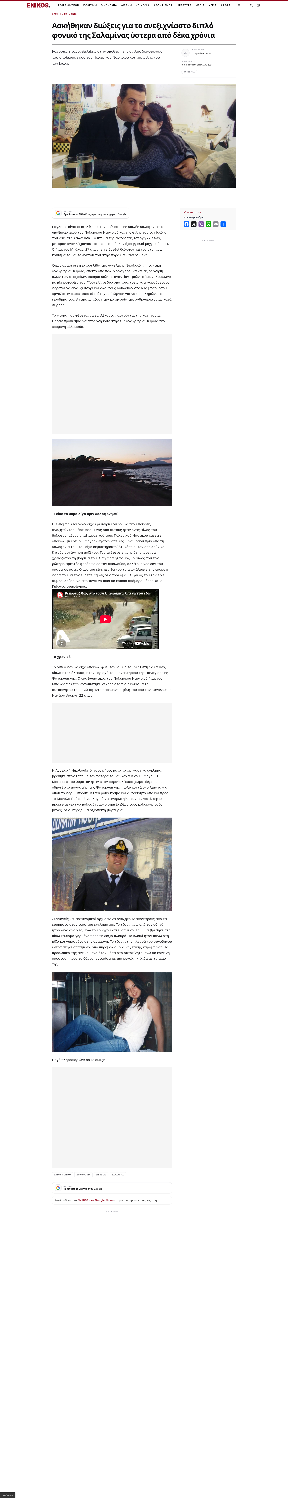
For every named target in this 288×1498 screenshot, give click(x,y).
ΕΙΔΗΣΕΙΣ (101, 1175)
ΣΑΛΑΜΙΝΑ (118, 1175)
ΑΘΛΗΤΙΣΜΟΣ (163, 5)
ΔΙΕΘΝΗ (126, 5)
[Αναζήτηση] (251, 5)
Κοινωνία (70, 14)
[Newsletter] (258, 5)
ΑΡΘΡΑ (226, 5)
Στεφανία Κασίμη (202, 53)
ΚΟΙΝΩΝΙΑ (143, 5)
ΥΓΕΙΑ (213, 5)
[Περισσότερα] (239, 5)
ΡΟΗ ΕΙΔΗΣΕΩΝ (68, 5)
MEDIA (200, 5)
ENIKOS (38, 5)
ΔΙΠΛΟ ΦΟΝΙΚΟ (62, 1175)
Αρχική (56, 14)
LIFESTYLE (184, 5)
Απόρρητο (8, 1495)
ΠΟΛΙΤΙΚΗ (90, 5)
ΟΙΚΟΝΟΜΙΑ (109, 5)
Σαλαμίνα (82, 238)
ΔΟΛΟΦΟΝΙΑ (83, 1175)
